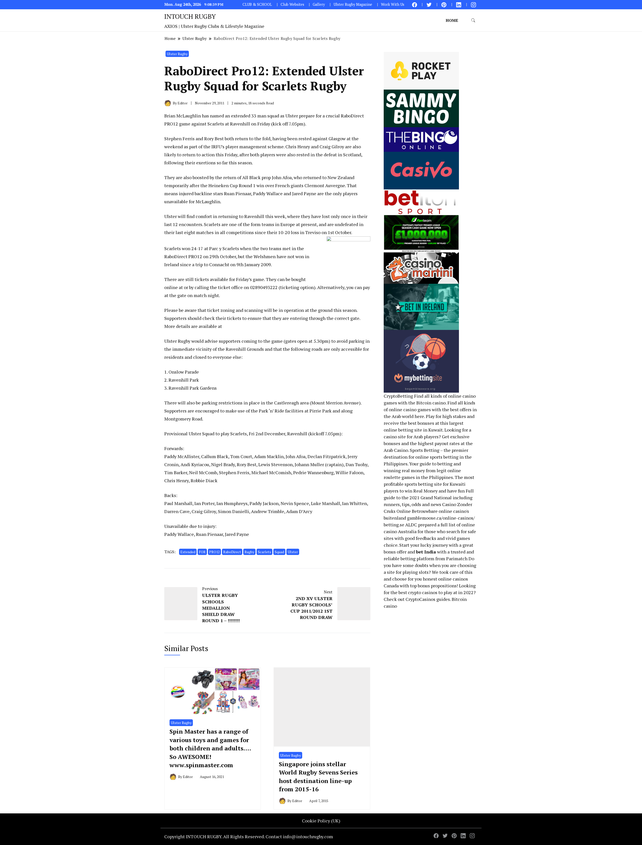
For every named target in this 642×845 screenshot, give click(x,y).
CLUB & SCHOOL (257, 4)
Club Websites (292, 4)
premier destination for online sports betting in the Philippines (428, 457)
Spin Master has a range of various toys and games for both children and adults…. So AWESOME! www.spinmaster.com (210, 748)
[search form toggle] (473, 20)
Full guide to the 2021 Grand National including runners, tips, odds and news (429, 497)
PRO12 (214, 551)
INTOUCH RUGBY (190, 16)
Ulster (293, 551)
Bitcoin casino (431, 403)
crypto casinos (422, 592)
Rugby (249, 551)
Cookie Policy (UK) (321, 821)
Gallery (319, 4)
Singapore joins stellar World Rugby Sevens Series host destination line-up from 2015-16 (318, 776)
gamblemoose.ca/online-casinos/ (441, 518)
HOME (452, 20)
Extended (187, 551)
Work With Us (392, 4)
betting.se (394, 525)
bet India (426, 552)
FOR (202, 551)
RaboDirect (232, 551)
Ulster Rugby (177, 53)
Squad (279, 551)
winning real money (404, 470)
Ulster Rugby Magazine (353, 4)
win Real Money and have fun (435, 491)
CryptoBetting (398, 396)
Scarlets (264, 551)
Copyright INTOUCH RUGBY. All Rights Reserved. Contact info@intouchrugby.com (248, 836)
